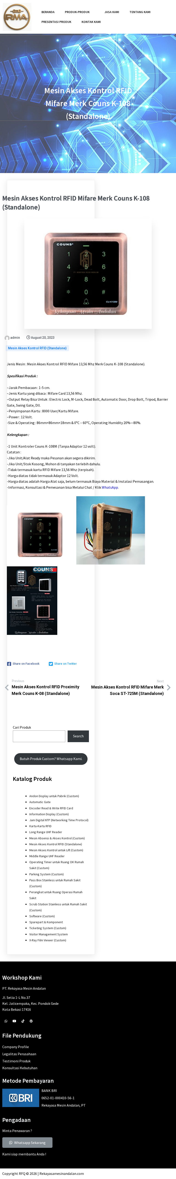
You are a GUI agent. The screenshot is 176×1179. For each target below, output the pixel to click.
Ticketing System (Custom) (47, 928)
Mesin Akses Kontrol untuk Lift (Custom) (56, 850)
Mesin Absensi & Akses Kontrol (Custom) (57, 838)
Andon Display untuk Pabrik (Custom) (54, 796)
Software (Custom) (42, 916)
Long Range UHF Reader (45, 832)
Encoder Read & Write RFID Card (51, 808)
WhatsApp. (110, 487)
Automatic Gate (40, 802)
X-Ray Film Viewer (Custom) (47, 940)
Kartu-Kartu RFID (40, 826)
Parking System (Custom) (46, 874)
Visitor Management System (48, 934)
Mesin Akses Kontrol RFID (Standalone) (37, 348)
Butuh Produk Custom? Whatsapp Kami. (51, 758)
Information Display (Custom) (49, 814)
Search (78, 736)
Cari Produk (22, 727)
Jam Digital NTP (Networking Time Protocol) (58, 820)
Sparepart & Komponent (46, 922)
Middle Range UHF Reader (47, 856)
